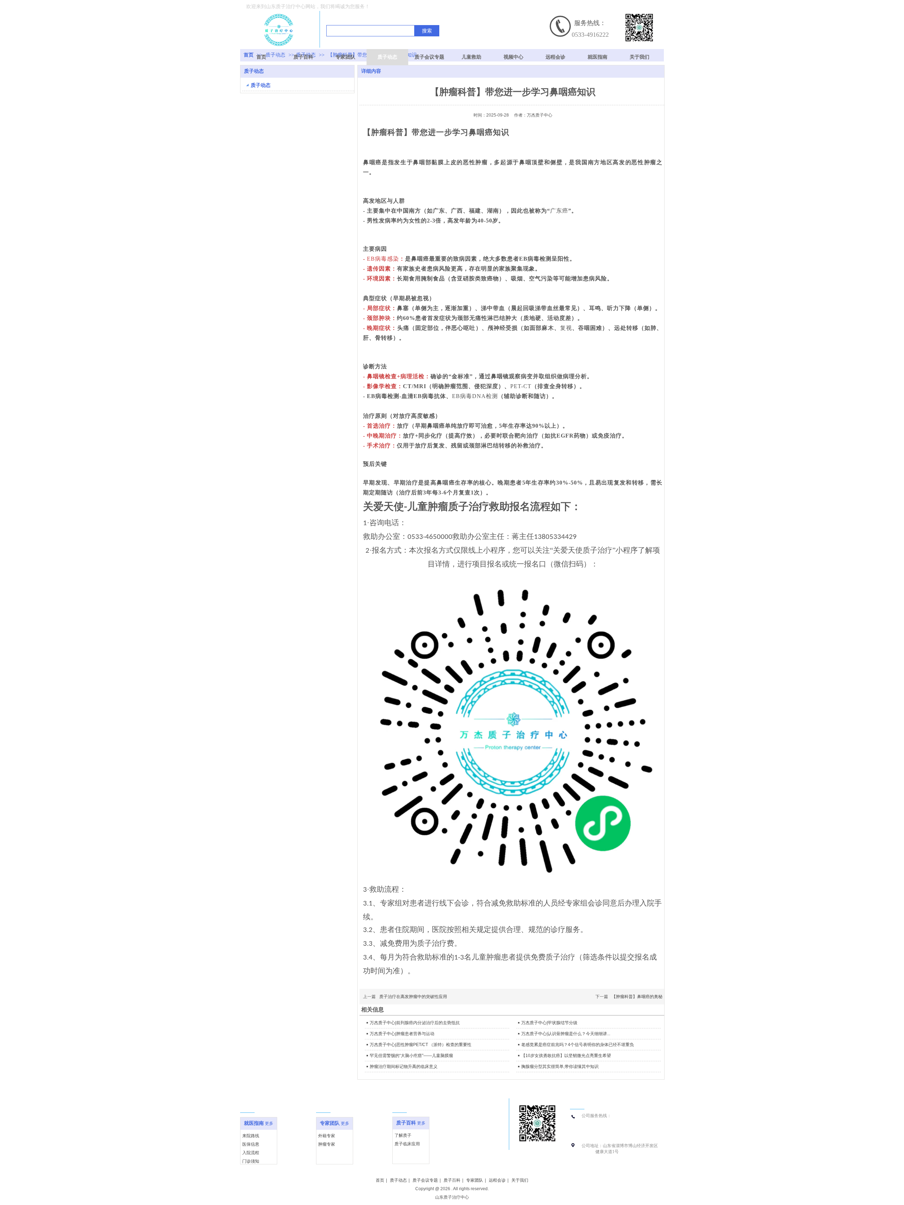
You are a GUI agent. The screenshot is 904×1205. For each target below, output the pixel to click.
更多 (269, 1123)
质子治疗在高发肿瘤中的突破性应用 (413, 996)
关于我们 (519, 1180)
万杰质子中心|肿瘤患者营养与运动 (402, 1033)
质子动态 (398, 1180)
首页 (380, 1180)
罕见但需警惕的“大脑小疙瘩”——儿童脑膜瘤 (411, 1055)
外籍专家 (326, 1135)
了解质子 (402, 1135)
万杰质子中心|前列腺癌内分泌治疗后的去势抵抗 (415, 1022)
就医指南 (254, 1123)
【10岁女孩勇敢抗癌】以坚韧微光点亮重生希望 (566, 1055)
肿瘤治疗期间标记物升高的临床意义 (404, 1066)
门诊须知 (250, 1161)
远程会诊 (497, 1180)
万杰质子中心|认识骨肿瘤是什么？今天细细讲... (565, 1033)
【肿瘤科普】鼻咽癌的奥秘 (637, 996)
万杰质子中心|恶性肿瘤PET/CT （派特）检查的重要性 (420, 1044)
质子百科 (406, 1123)
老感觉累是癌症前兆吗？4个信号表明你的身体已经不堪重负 (577, 1044)
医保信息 (250, 1144)
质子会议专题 (425, 1180)
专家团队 (330, 1123)
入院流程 (250, 1152)
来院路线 (250, 1135)
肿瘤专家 (326, 1144)
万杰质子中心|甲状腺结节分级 (549, 1022)
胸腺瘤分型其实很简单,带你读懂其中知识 (560, 1066)
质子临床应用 (407, 1143)
